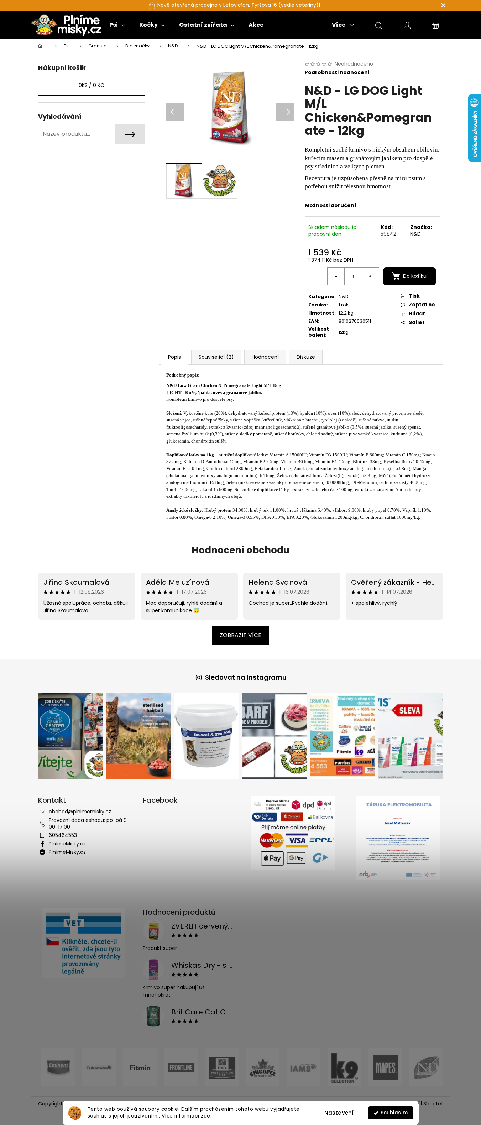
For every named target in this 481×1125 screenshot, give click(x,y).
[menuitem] (117, 25)
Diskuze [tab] (306, 356)
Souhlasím (394, 1112)
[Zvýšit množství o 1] (370, 276)
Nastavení (339, 1112)
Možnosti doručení (330, 205)
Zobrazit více (240, 635)
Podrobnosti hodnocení (337, 72)
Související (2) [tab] (216, 356)
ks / (91, 85)
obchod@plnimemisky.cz (80, 811)
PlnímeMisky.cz (67, 843)
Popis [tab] (174, 356)
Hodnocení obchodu (240, 550)
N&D (415, 233)
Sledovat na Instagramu (246, 677)
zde (205, 1116)
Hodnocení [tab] (265, 356)
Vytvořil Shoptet (423, 1103)
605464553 (63, 835)
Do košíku (415, 276)
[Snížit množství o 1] (336, 276)
